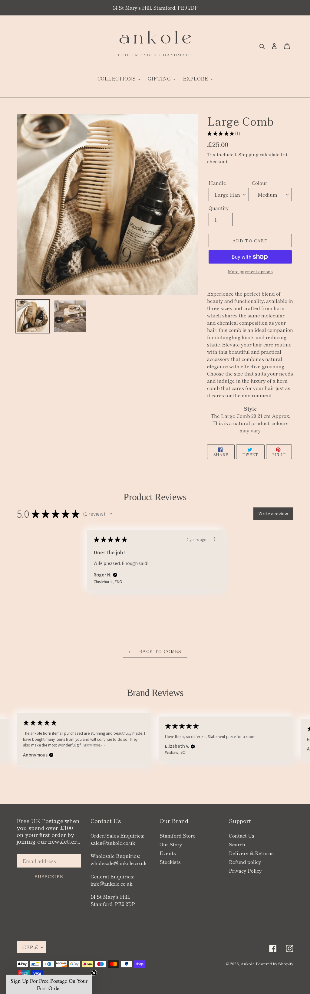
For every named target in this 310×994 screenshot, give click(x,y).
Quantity (219, 208)
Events (168, 853)
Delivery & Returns (251, 853)
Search (237, 844)
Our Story (171, 844)
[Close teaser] (94, 973)
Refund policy (245, 861)
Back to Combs (160, 651)
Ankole (248, 963)
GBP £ (30, 947)
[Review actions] (214, 539)
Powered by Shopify (274, 963)
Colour (259, 182)
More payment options (250, 271)
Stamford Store (178, 835)
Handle (217, 182)
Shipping (248, 154)
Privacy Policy (245, 870)
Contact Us (241, 835)
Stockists (170, 861)
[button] (110, 513)
